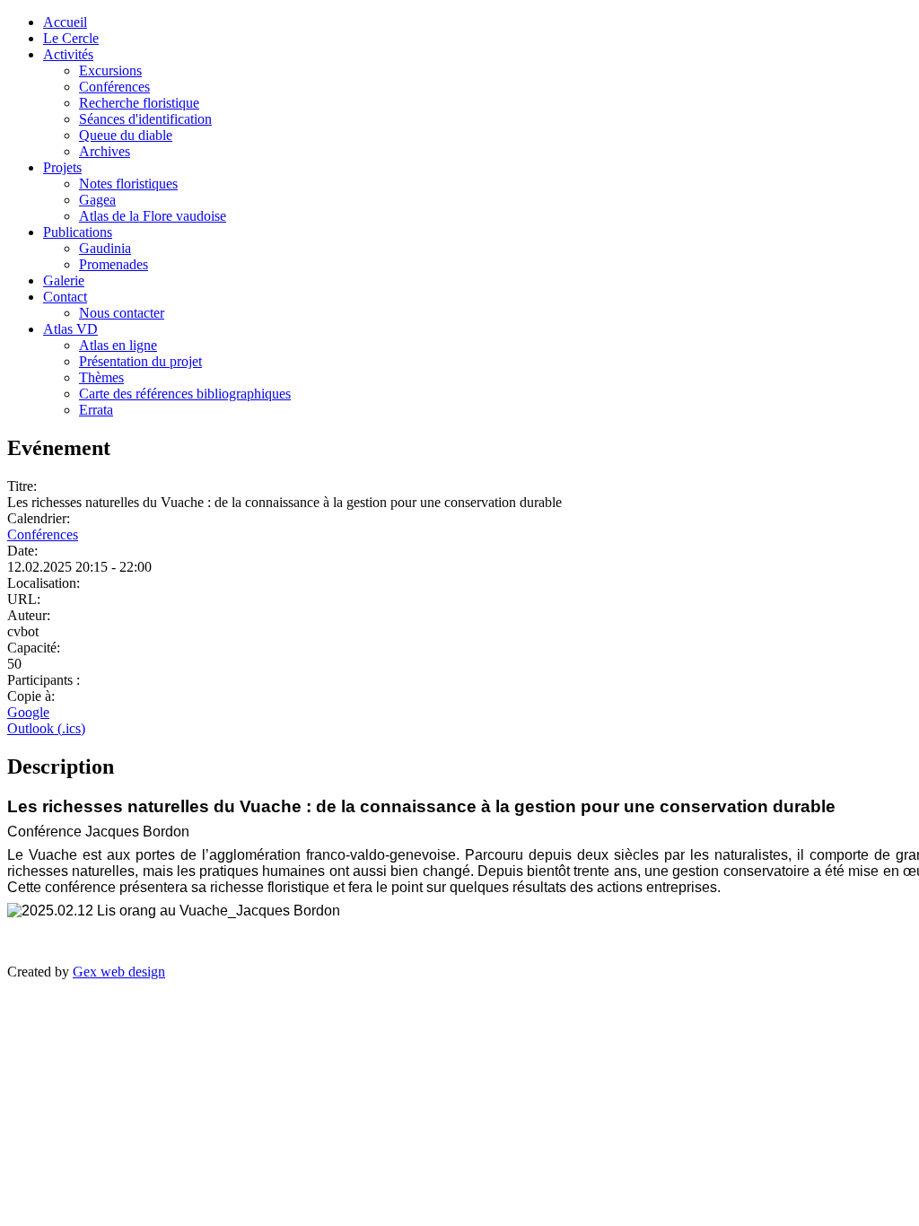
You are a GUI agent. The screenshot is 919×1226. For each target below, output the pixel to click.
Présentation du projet (140, 361)
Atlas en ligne (118, 345)
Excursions (110, 70)
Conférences (114, 86)
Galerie (63, 280)
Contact (65, 296)
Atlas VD (70, 329)
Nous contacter (121, 312)
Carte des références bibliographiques (185, 393)
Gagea (97, 199)
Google (28, 712)
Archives (104, 151)
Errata (96, 409)
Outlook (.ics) (46, 728)
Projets (62, 167)
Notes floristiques (128, 183)
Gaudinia (105, 248)
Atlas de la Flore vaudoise (152, 215)
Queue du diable (125, 135)
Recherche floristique (139, 102)
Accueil (65, 22)
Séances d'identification (145, 119)
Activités (68, 54)
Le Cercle (71, 38)
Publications (77, 232)
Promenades (113, 264)
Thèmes (101, 377)
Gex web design (119, 971)
